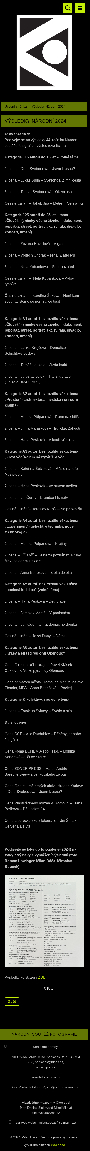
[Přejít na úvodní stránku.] (44, 46)
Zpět (12, 1002)
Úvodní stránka (16, 106)
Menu (80, 8)
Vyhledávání (67, 8)
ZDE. (42, 977)
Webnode (58, 1145)
